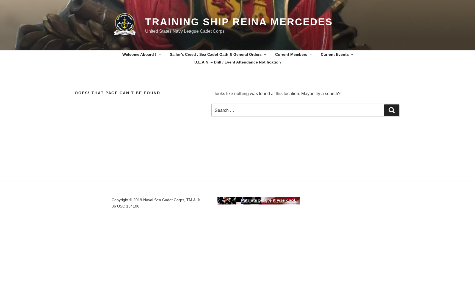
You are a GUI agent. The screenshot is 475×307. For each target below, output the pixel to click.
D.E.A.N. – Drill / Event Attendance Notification (237, 62)
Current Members (291, 54)
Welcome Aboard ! (139, 54)
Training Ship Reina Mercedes (239, 21)
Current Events (335, 54)
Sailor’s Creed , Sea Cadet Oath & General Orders (216, 54)
